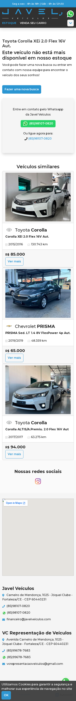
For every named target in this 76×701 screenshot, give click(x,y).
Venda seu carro (33, 23)
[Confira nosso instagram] (38, 479)
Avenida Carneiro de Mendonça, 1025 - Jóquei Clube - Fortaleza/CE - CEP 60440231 (35, 642)
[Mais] (70, 23)
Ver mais (14, 261)
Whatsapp (70, 14)
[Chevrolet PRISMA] (38, 294)
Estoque (9, 23)
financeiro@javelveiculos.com (28, 619)
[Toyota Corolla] (38, 197)
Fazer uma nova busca (22, 89)
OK (6, 695)
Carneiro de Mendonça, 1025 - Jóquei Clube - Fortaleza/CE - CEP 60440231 (37, 597)
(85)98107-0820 (41, 123)
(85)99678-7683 (18, 650)
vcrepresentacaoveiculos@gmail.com (34, 664)
